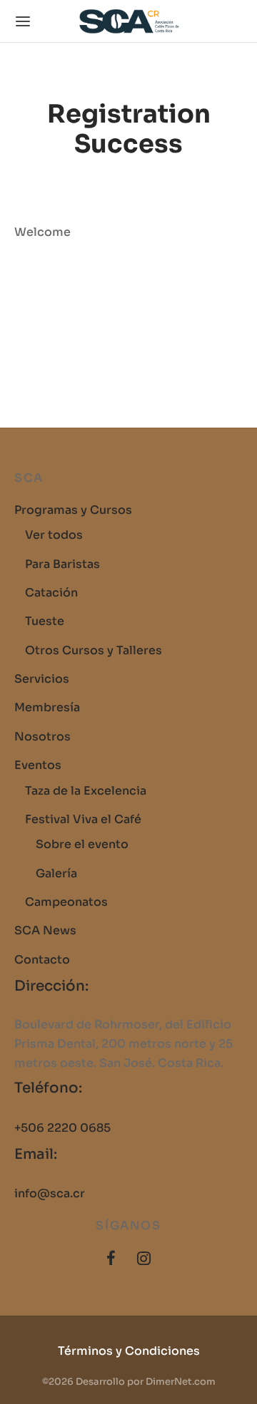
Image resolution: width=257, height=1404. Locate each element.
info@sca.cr (49, 1193)
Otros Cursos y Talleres (93, 650)
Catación (51, 592)
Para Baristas (62, 564)
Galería (56, 873)
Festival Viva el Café (83, 819)
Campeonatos (66, 901)
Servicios (41, 678)
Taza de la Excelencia (85, 790)
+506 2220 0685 (62, 1127)
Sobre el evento (82, 844)
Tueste (44, 621)
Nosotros (42, 736)
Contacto (42, 959)
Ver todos (54, 534)
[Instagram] (144, 1259)
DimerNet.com (181, 1381)
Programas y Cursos (73, 509)
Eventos (37, 765)
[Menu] (22, 21)
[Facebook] (111, 1259)
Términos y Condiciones (129, 1350)
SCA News (45, 930)
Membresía (47, 707)
